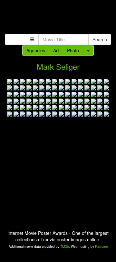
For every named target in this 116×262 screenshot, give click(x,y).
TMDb (64, 246)
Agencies (35, 50)
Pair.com (101, 246)
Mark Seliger (58, 66)
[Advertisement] (58, 18)
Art (56, 50)
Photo (73, 50)
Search (99, 39)
